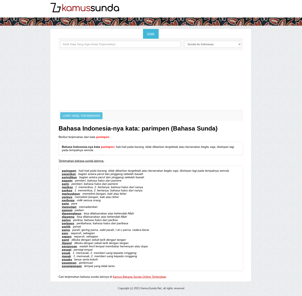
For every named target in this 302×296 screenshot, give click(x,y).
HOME (150, 33)
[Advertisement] (150, 80)
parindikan (69, 177)
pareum (67, 210)
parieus (67, 197)
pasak (66, 252)
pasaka (67, 259)
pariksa (67, 190)
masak (66, 256)
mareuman (69, 206)
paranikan (69, 174)
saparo (66, 236)
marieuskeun (71, 193)
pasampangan (72, 266)
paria (65, 203)
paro (65, 233)
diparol (67, 243)
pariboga (68, 200)
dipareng (68, 216)
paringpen (69, 170)
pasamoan (69, 262)
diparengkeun (71, 213)
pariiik (66, 226)
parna (66, 229)
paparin (67, 180)
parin (65, 183)
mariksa (67, 187)
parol (65, 239)
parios (66, 220)
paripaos (68, 223)
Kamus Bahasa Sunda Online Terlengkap (139, 276)
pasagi (66, 249)
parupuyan (69, 246)
